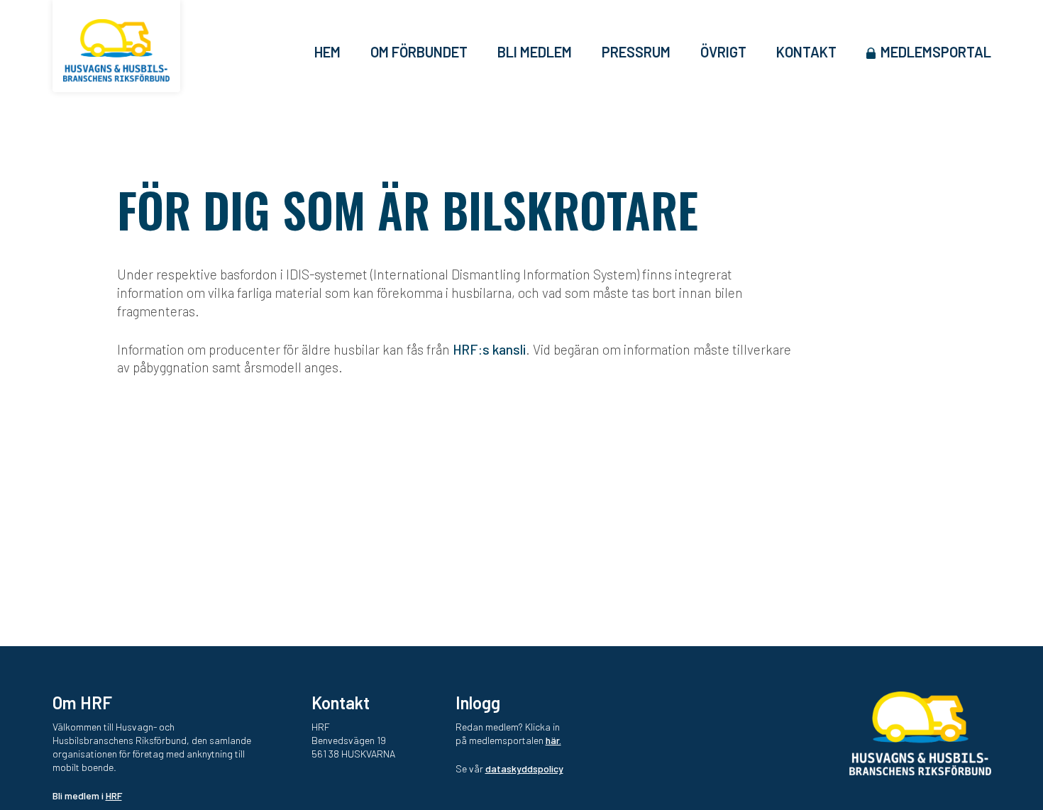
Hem (327, 51)
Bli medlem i (87, 795)
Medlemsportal (936, 51)
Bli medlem (534, 51)
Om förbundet (419, 51)
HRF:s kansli (489, 349)
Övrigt (723, 51)
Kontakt (806, 51)
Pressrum (636, 51)
